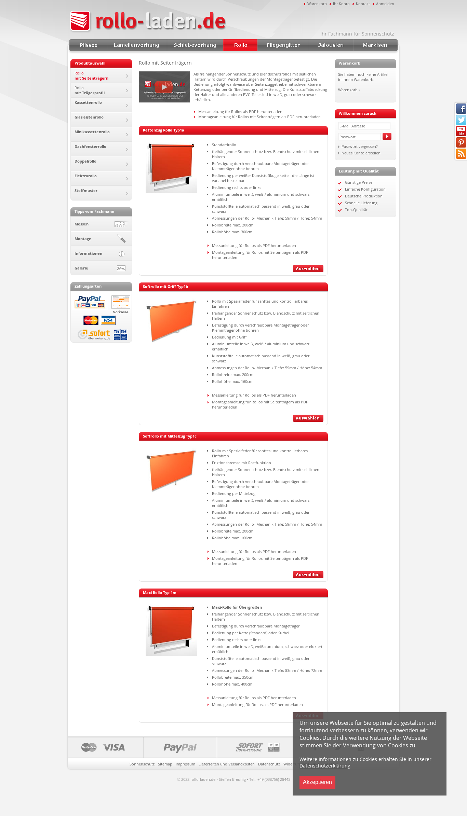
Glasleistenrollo (89, 117)
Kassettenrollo (88, 102)
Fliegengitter (283, 45)
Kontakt (363, 3)
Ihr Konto (341, 3)
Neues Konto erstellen (361, 152)
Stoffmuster (86, 190)
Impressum (185, 763)
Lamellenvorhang (137, 45)
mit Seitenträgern (91, 75)
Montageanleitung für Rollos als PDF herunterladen (257, 704)
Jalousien (331, 45)
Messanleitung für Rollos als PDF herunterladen (240, 111)
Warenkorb (317, 3)
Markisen (375, 45)
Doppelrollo (85, 161)
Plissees (88, 45)
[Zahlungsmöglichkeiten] (183, 747)
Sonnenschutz (142, 763)
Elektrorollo (86, 175)
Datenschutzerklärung (324, 765)
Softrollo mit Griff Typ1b (165, 286)
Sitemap (165, 763)
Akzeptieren (317, 782)
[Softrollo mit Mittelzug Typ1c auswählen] (308, 576)
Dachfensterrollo (90, 146)
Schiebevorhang (195, 45)
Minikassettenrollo (92, 131)
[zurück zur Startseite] (185, 21)
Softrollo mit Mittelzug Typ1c (170, 436)
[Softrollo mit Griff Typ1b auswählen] (308, 420)
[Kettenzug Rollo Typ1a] (171, 191)
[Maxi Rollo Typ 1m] (171, 654)
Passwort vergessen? (360, 146)
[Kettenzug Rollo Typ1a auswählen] (308, 270)
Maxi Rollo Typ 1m (159, 592)
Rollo (240, 45)
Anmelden (385, 3)
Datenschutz (269, 763)
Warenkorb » (349, 89)
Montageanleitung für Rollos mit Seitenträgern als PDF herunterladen (259, 116)
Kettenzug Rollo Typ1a (163, 130)
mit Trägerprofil (90, 90)
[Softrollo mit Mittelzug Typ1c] (171, 492)
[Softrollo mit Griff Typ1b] (171, 342)
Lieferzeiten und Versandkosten (227, 763)
